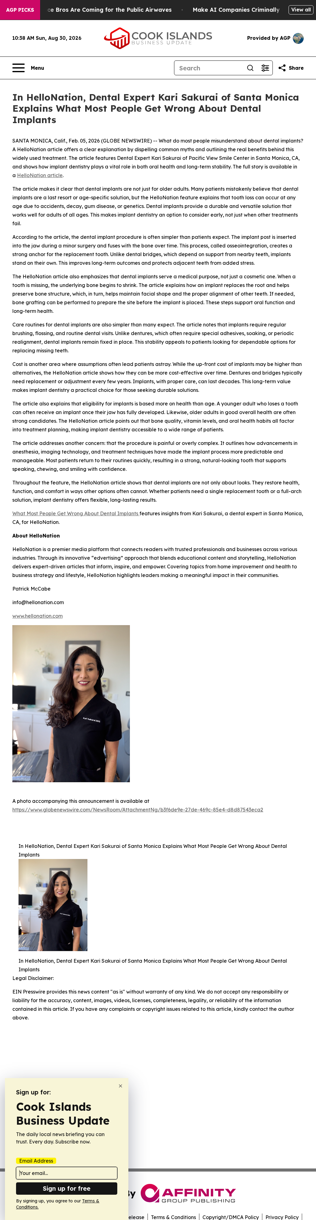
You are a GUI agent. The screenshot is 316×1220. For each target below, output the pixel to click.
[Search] (250, 68)
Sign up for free (66, 1188)
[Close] (120, 1086)
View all (301, 9)
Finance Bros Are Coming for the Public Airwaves (102, 9)
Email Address (36, 1161)
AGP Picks (20, 10)
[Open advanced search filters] (265, 68)
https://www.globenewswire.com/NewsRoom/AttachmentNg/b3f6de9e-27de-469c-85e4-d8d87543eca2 (137, 810)
